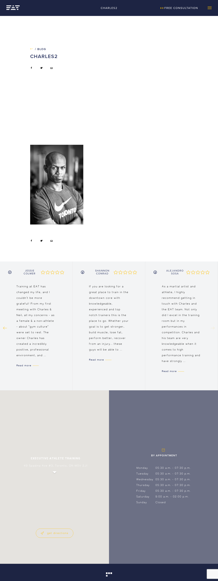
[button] (54, 475)
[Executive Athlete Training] (13, 8)
